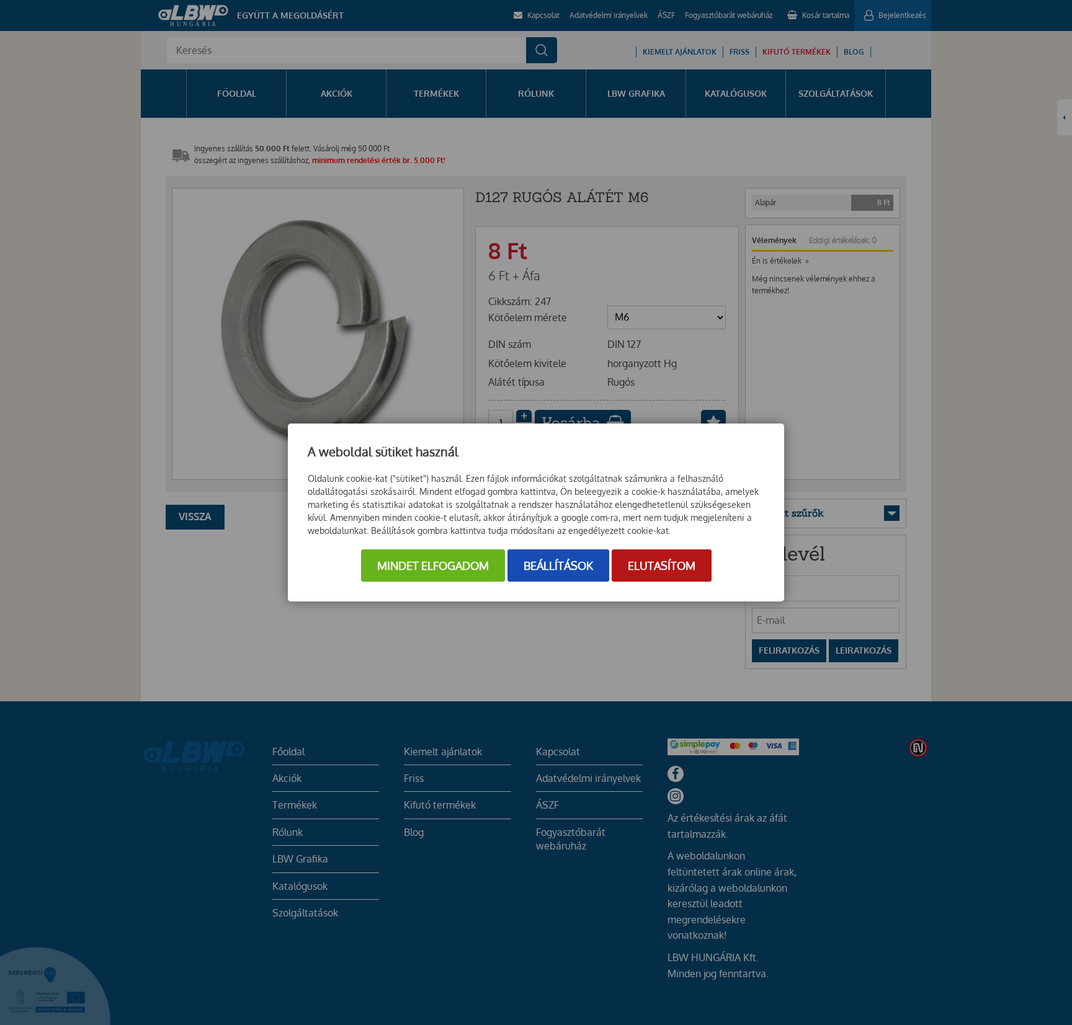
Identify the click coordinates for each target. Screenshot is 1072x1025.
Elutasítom (661, 565)
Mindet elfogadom (433, 565)
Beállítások (558, 565)
